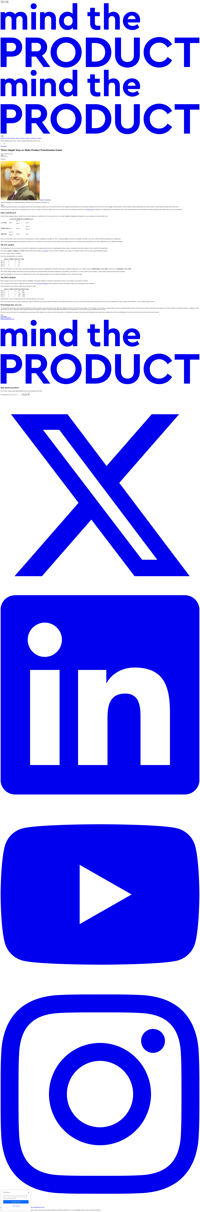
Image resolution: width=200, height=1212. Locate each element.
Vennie (39, 138)
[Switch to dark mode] (7, 2)
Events (22, 138)
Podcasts (13, 138)
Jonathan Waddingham (45, 199)
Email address (4, 394)
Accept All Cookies (15, 1201)
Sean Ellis (45, 250)
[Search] (5, 2)
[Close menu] (2, 136)
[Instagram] (100, 1193)
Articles (3, 138)
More (2, 205)
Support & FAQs (40, 1207)
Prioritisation (4, 146)
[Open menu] (2, 2)
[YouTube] (100, 993)
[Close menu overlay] (1, 69)
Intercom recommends (42, 283)
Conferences (33, 138)
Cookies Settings (16, 1206)
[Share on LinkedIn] (5, 156)
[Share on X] (4, 156)
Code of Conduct (32, 1207)
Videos (18, 138)
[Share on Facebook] (7, 156)
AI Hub (8, 138)
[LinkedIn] (100, 794)
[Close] (28, 1192)
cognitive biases (90, 209)
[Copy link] (2, 156)
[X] (100, 594)
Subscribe (25, 394)
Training (27, 138)
